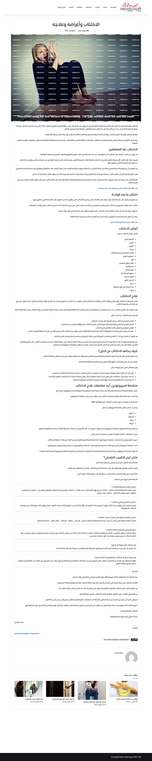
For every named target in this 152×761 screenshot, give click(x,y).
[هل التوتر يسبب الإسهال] (28, 689)
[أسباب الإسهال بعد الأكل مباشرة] (92, 690)
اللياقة (80, 7)
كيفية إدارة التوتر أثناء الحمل (120, 222)
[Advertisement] (76, 730)
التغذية (89, 7)
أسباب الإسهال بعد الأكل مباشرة (94, 702)
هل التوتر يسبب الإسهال (34, 699)
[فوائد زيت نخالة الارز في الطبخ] (123, 689)
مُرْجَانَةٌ (135, 616)
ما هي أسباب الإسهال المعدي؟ (63, 699)
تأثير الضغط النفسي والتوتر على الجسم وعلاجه (114, 188)
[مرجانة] (130, 7)
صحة (105, 7)
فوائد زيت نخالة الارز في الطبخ (127, 699)
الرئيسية (113, 7)
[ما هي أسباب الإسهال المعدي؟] (60, 689)
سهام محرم (82, 30)
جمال (98, 7)
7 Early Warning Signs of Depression (117, 639)
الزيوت (71, 7)
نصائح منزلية (62, 7)
